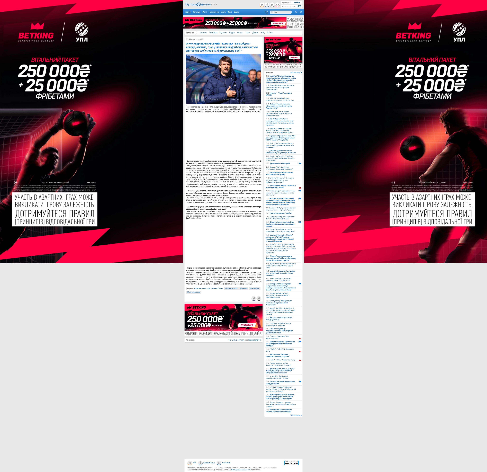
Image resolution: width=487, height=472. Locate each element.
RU (301, 12)
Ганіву (262, 33)
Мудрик (232, 33)
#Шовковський (231, 288)
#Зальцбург (254, 288)
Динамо (255, 33)
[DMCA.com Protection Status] (291, 464)
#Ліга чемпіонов (193, 292)
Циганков (203, 33)
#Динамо (243, 288)
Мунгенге (223, 33)
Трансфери (213, 33)
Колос (248, 33)
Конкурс (240, 33)
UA (296, 12)
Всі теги (270, 33)
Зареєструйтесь (254, 340)
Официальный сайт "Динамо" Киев (208, 288)
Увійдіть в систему (236, 340)
